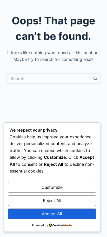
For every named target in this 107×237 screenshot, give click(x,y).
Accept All (52, 213)
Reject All (52, 200)
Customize (52, 187)
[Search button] (95, 78)
